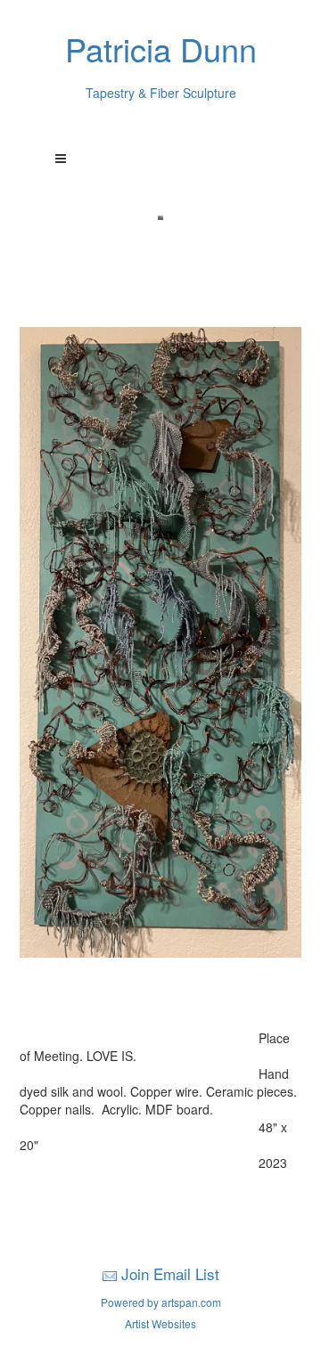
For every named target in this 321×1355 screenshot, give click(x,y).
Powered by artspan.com (161, 1302)
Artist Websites (160, 1323)
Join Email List (170, 1273)
